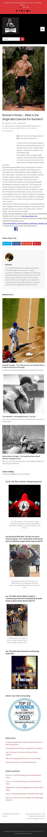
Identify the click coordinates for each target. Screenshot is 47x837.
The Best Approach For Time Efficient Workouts (21, 762)
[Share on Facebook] (16, 229)
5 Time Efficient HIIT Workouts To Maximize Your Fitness (24, 748)
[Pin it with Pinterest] (31, 229)
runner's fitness (21, 128)
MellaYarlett (10, 788)
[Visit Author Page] (23, 257)
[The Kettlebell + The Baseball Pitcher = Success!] (23, 394)
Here (7, 794)
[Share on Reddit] (26, 229)
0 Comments (9, 131)
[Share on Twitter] (21, 229)
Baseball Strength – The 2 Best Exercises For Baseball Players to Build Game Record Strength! (23, 366)
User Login (25, 7)
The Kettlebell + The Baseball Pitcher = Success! (19, 417)
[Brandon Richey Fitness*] (10, 26)
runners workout (31, 128)
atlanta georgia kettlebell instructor (26, 126)
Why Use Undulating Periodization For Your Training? (23, 758)
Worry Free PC (28, 834)
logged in (14, 474)
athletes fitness (9, 126)
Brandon (23, 123)
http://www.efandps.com (29, 216)
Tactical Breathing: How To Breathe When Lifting (27, 794)
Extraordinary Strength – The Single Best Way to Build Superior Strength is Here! (35, 816)
